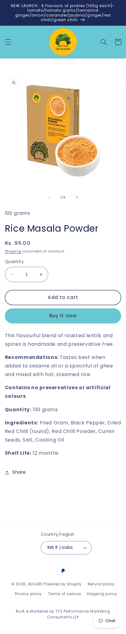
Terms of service (64, 593)
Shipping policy (102, 593)
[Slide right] (76, 197)
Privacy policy (28, 593)
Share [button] (19, 472)
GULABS (35, 584)
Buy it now (63, 315)
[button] (8, 42)
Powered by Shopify (63, 584)
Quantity (14, 262)
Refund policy (101, 584)
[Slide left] (49, 197)
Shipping (13, 251)
